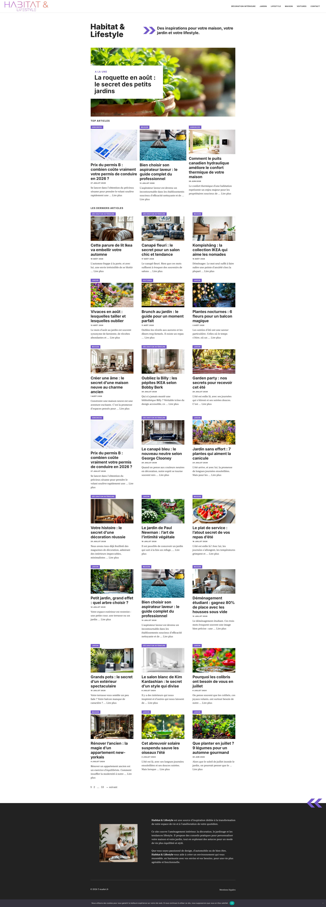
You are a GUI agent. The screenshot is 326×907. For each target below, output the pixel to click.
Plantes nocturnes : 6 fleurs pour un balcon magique (212, 316)
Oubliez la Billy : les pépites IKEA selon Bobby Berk (159, 382)
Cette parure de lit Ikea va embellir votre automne (111, 250)
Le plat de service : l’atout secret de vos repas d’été (211, 532)
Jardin (263, 6)
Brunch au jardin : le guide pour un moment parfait (163, 316)
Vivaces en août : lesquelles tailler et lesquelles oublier (108, 316)
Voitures (302, 6)
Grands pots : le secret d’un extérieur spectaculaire (112, 681)
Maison (289, 6)
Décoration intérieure (243, 6)
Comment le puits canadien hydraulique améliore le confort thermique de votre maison (209, 167)
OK (232, 903)
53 (103, 787)
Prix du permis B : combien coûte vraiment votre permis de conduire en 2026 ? (114, 171)
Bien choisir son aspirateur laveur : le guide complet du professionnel (159, 172)
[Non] (323, 903)
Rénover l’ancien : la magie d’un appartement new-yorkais (109, 750)
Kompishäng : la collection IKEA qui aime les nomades (210, 250)
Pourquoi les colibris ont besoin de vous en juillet (213, 681)
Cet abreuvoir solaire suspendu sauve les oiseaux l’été (161, 748)
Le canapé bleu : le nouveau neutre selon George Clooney (162, 453)
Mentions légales (227, 889)
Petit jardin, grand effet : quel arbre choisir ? (112, 600)
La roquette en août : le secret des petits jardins (125, 84)
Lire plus (117, 195)
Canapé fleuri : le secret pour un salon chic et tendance (161, 250)
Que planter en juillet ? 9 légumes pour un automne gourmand (213, 748)
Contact (315, 6)
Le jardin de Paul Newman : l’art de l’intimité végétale (158, 532)
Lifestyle (276, 6)
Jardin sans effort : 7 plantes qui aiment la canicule (212, 453)
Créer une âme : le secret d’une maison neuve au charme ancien (109, 385)
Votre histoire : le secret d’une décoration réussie (108, 532)
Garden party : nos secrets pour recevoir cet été (212, 382)
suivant (111, 787)
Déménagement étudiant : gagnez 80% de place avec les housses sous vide (214, 605)
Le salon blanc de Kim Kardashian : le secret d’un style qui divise (162, 681)
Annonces (97, 127)
